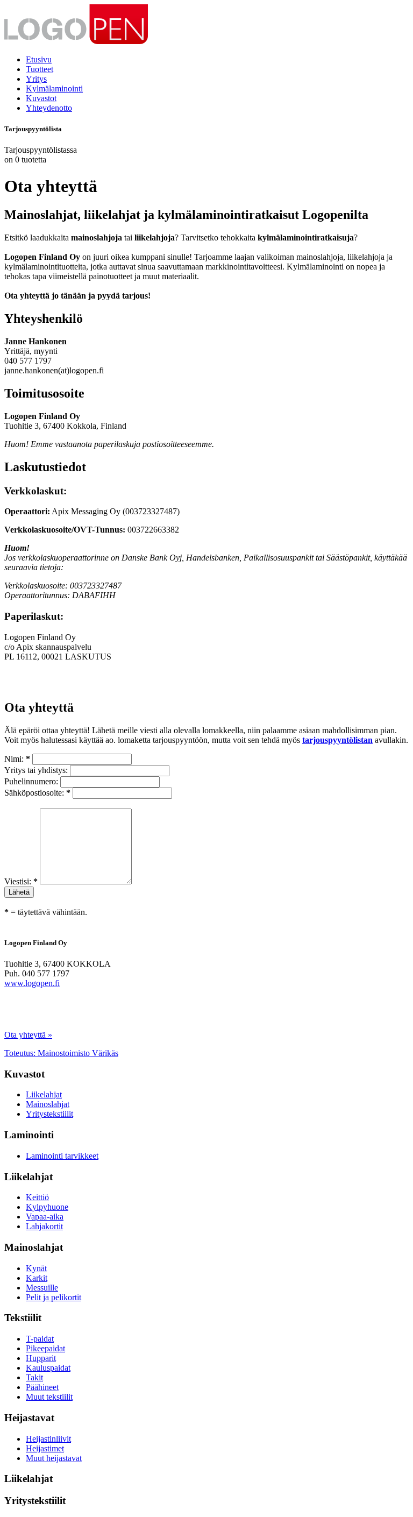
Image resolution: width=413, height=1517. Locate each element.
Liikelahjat (44, 1094)
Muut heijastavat (54, 1458)
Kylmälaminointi (54, 88)
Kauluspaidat (48, 1367)
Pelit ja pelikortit (53, 1297)
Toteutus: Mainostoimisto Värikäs (61, 1053)
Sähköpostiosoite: (37, 792)
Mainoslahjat (47, 1104)
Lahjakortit (44, 1226)
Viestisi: (21, 881)
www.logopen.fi (32, 983)
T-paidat (40, 1338)
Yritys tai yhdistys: (36, 770)
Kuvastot (41, 98)
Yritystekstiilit (49, 1113)
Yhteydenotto (49, 107)
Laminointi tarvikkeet (62, 1155)
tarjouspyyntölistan (337, 740)
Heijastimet (45, 1448)
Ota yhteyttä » (28, 1034)
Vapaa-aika (44, 1216)
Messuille (42, 1287)
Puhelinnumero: (31, 781)
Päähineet (42, 1387)
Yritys (36, 78)
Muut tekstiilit (49, 1396)
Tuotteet (39, 69)
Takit (34, 1377)
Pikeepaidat (45, 1348)
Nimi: (17, 758)
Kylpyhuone (47, 1206)
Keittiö (37, 1197)
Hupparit (41, 1358)
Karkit (36, 1277)
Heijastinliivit (48, 1438)
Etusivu (39, 59)
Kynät (36, 1268)
